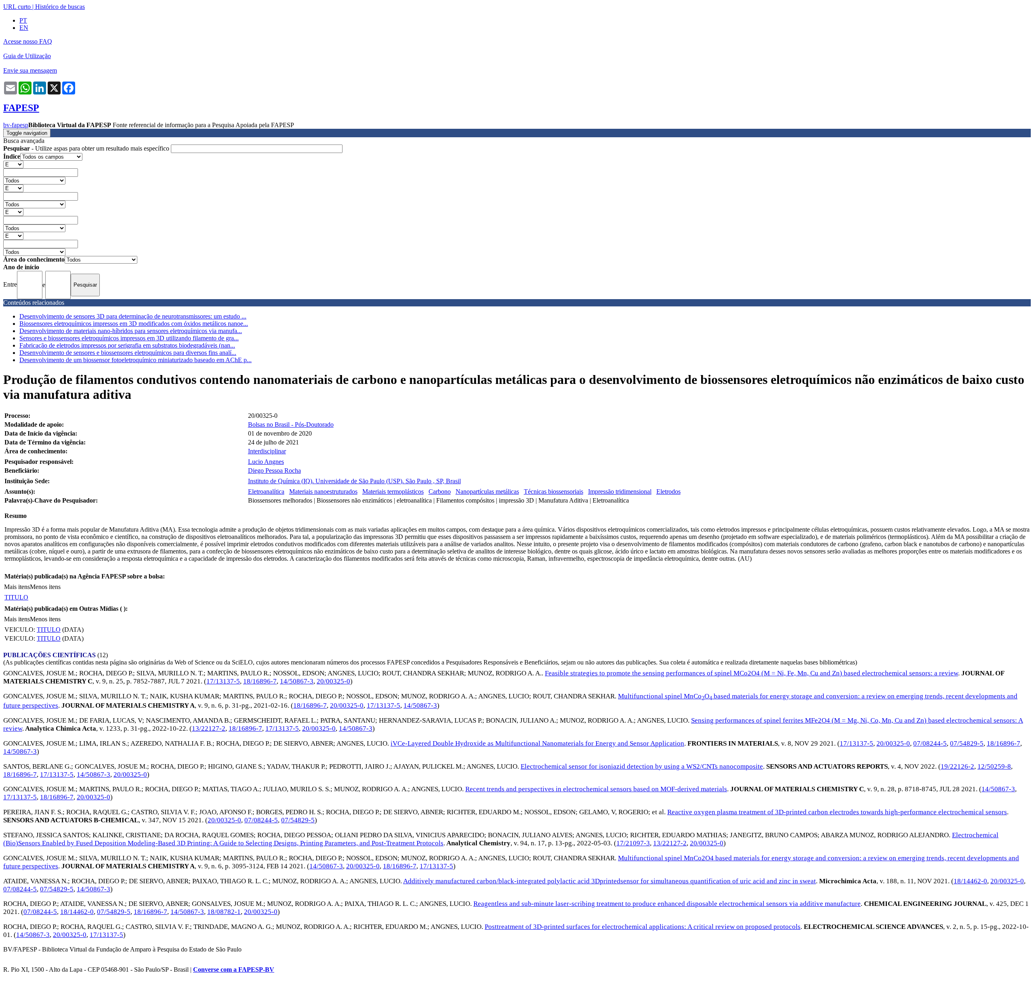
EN (23, 27)
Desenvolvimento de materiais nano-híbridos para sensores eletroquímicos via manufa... (130, 330)
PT (23, 20)
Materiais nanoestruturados (323, 491)
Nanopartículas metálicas (487, 491)
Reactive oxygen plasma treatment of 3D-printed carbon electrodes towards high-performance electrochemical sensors (837, 812)
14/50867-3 (296, 681)
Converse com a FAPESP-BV (233, 969)
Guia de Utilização (27, 55)
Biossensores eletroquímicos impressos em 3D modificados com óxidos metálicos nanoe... (133, 323)
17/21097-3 (633, 843)
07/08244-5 (930, 743)
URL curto (17, 6)
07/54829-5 (967, 743)
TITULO (16, 597)
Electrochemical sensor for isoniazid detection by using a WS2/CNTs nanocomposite (642, 766)
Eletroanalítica (266, 491)
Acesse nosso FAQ (27, 41)
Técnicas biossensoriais (553, 491)
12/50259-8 (994, 766)
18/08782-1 (224, 912)
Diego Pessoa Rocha (274, 470)
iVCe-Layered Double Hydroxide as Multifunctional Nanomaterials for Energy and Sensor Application (537, 743)
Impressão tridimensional (620, 491)
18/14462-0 (970, 881)
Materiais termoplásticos (393, 491)
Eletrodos (668, 491)
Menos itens (45, 586)
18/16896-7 (260, 681)
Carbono (440, 491)
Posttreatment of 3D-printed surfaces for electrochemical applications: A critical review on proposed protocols (643, 927)
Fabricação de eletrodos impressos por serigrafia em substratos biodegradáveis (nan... (127, 345)
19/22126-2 (957, 766)
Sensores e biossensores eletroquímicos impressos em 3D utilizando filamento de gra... (129, 338)
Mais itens (17, 586)
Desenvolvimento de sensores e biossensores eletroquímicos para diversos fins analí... (127, 352)
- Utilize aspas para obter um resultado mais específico (87, 148)
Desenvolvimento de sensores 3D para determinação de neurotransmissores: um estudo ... (132, 316)
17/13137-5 (223, 681)
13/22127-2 (208, 728)
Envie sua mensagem (30, 70)
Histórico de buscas (60, 6)
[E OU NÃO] (13, 164)
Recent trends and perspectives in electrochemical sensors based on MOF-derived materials (596, 789)
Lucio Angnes (266, 461)
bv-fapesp (15, 125)
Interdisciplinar (267, 451)
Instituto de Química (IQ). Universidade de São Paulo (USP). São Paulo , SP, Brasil (354, 481)
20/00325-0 (333, 681)
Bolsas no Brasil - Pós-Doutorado (291, 424)
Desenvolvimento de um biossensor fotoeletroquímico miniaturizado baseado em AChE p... (135, 359)
